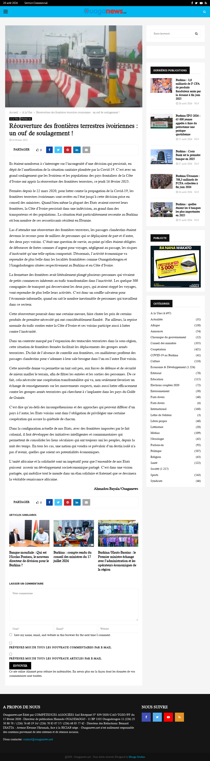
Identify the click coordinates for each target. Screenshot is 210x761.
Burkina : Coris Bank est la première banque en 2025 (188, 155)
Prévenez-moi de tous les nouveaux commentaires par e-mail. (60, 647)
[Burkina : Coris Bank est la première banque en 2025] (162, 156)
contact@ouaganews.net (38, 739)
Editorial (156, 373)
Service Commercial (36, 3)
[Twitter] (157, 717)
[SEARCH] (196, 34)
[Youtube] (168, 717)
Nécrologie (157, 438)
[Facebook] (146, 717)
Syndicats (156, 480)
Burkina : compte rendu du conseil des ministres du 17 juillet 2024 (72, 557)
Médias (155, 433)
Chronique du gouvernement (168, 337)
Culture (155, 361)
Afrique (155, 325)
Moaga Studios (137, 756)
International (159, 409)
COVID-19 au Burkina (164, 355)
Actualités (157, 319)
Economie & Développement (168, 367)
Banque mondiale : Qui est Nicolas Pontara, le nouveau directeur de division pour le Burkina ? (29, 559)
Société (155, 468)
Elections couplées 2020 (165, 385)
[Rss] (179, 717)
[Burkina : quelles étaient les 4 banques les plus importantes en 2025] (162, 209)
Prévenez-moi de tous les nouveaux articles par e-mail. (55, 658)
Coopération (158, 349)
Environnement (160, 391)
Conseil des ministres (163, 343)
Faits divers (157, 397)
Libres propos (159, 421)
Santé (154, 462)
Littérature (157, 427)
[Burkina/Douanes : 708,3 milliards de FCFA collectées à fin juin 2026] (162, 181)
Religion (156, 456)
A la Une (14, 119)
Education (157, 379)
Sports (154, 475)
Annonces (157, 331)
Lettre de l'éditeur (161, 415)
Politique (156, 451)
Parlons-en (26, 119)
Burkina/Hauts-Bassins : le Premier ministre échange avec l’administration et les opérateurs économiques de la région (117, 561)
